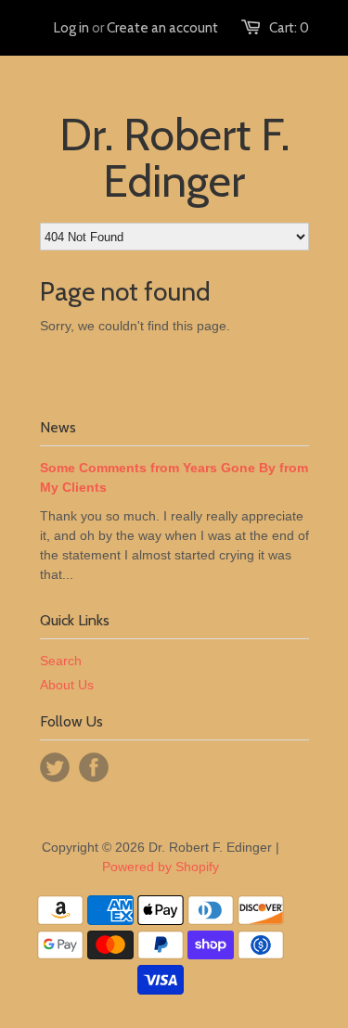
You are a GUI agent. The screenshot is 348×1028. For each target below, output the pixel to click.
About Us (67, 684)
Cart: (289, 27)
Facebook (94, 767)
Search (61, 660)
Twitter (55, 767)
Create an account (162, 27)
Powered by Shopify (160, 866)
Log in (71, 27)
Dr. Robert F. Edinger (174, 157)
